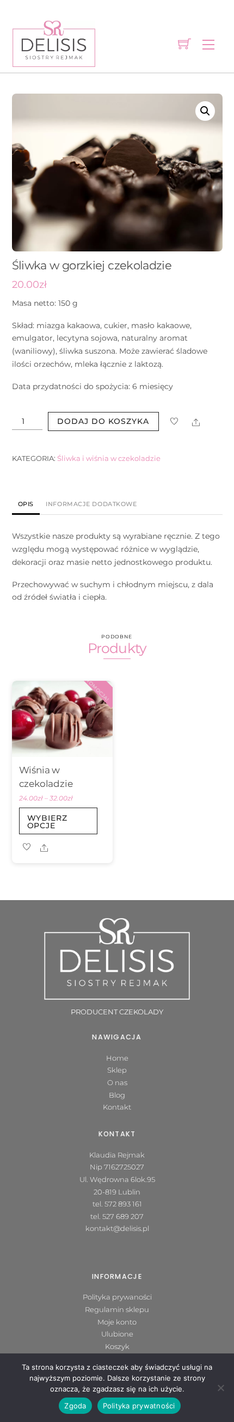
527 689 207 (123, 1216)
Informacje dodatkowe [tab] (91, 504)
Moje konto (117, 1322)
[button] (205, 111)
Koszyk (117, 1346)
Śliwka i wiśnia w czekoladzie (109, 458)
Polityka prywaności (117, 1296)
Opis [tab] (26, 504)
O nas (117, 1082)
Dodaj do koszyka (103, 421)
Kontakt (117, 1107)
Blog (117, 1095)
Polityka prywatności (139, 1405)
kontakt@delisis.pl (117, 1228)
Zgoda (75, 1405)
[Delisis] (54, 43)
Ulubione (117, 1333)
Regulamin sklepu (117, 1309)
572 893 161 (123, 1203)
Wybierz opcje (47, 821)
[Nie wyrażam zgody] (220, 1387)
